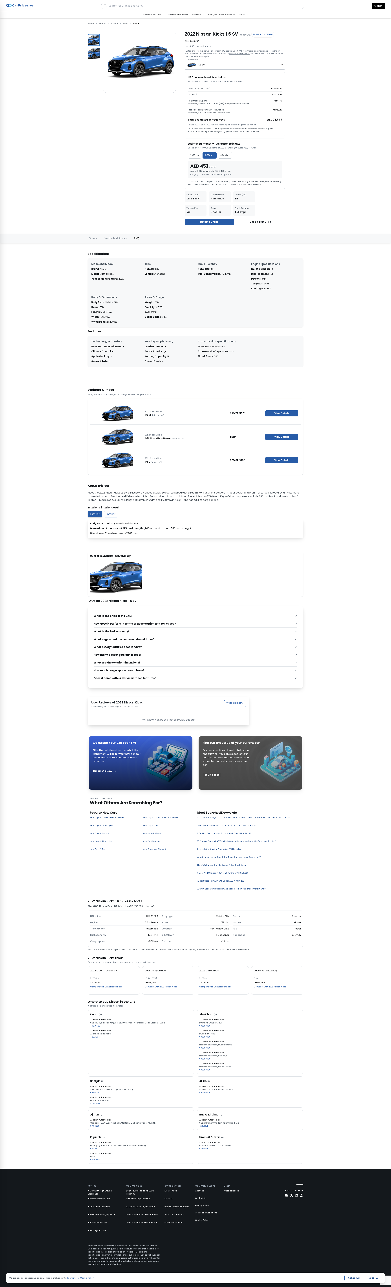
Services (196, 14)
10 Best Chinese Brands (99, 1206)
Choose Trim (192, 59)
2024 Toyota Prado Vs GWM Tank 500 (140, 1192)
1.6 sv (136, 23)
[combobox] (235, 65)
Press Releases (231, 1190)
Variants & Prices (115, 238)
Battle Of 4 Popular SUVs (138, 1198)
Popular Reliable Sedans (176, 1206)
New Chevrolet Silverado (155, 849)
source (252, 147)
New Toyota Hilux (151, 825)
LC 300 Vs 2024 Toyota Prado (140, 1206)
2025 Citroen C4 (209, 970)
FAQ (136, 238)
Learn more (73, 1277)
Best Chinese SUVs (173, 1222)
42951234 (95, 1036)
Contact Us (200, 1198)
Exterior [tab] (95, 514)
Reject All (373, 1278)
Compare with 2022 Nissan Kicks (106, 986)
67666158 (203, 1148)
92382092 (95, 1103)
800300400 (204, 1025)
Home (91, 23)
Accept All (354, 1278)
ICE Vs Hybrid (170, 1190)
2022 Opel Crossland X (103, 970)
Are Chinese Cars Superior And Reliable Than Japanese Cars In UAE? (231, 888)
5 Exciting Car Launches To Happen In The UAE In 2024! (224, 833)
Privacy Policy (202, 1205)
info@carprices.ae (294, 1190)
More (242, 14)
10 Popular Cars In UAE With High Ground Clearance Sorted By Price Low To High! (236, 841)
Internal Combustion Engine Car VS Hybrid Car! (220, 849)
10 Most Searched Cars (99, 1198)
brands (102, 23)
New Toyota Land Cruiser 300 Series (160, 817)
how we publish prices (239, 53)
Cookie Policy (202, 1220)
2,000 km (209, 155)
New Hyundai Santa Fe (101, 841)
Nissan (114, 23)
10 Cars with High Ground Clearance (100, 1192)
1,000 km (194, 155)
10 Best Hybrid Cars (97, 1230)
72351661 (203, 1125)
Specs (93, 238)
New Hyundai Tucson (153, 833)
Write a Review (234, 702)
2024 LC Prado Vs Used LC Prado (142, 1214)
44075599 (95, 1025)
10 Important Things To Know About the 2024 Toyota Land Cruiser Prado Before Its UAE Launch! (243, 817)
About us (199, 1190)
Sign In (378, 5)
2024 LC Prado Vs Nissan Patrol (141, 1222)
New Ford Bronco (151, 841)
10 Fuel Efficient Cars (97, 1222)
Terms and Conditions (206, 1212)
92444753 (95, 1159)
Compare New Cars (178, 14)
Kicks (125, 23)
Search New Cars (152, 14)
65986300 (95, 1092)
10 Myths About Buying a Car (101, 1214)
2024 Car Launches (174, 1214)
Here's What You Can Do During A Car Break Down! (222, 865)
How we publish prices (110, 1264)
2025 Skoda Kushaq (265, 970)
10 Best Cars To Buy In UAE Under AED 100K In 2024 (221, 880)
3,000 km (224, 155)
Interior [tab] (111, 514)
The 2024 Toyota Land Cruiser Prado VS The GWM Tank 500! (226, 825)
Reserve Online (209, 221)
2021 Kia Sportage (155, 970)
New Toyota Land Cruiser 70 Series (107, 817)
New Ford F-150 (97, 849)
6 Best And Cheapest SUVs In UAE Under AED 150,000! (223, 872)
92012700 (94, 1148)
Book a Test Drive (260, 221)
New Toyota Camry (99, 833)
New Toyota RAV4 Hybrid (102, 825)
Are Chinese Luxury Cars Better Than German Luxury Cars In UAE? (229, 857)
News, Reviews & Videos (220, 14)
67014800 (94, 1125)
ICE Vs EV (168, 1198)
